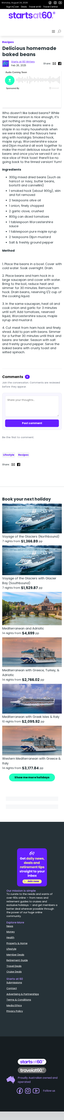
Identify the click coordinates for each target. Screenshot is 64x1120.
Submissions (14, 982)
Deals (24, 6)
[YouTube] (60, 3)
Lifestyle (8, 455)
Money (10, 931)
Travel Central (50, 6)
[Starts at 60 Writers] (5, 63)
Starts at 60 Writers (23, 61)
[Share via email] (54, 64)
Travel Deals (14, 966)
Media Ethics (14, 1005)
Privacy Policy (14, 1011)
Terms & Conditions (18, 999)
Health (10, 937)
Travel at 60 (35, 6)
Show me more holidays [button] (32, 777)
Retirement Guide (17, 960)
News (9, 926)
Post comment (32, 423)
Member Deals (15, 954)
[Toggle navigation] (53, 31)
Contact (11, 988)
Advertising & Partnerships (22, 994)
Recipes (23, 455)
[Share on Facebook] (60, 64)
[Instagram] (55, 3)
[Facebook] (50, 3)
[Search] (60, 31)
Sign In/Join (12, 6)
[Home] (32, 15)
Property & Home (16, 943)
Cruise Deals (14, 971)
